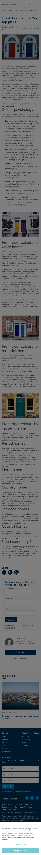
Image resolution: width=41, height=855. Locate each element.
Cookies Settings (20, 844)
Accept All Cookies (20, 851)
